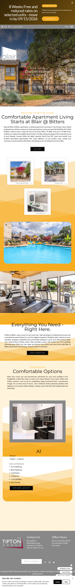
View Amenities (37, 353)
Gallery (37, 149)
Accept (58, 582)
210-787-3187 (35, 548)
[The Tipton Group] (12, 542)
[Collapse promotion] (72, 2)
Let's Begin (37, 77)
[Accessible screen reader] (2, 26)
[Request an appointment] (9, 26)
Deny (66, 582)
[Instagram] (49, 563)
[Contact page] (5, 26)
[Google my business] (53, 563)
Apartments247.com (24, 571)
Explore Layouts (21, 488)
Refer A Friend (31, 561)
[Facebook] (45, 563)
